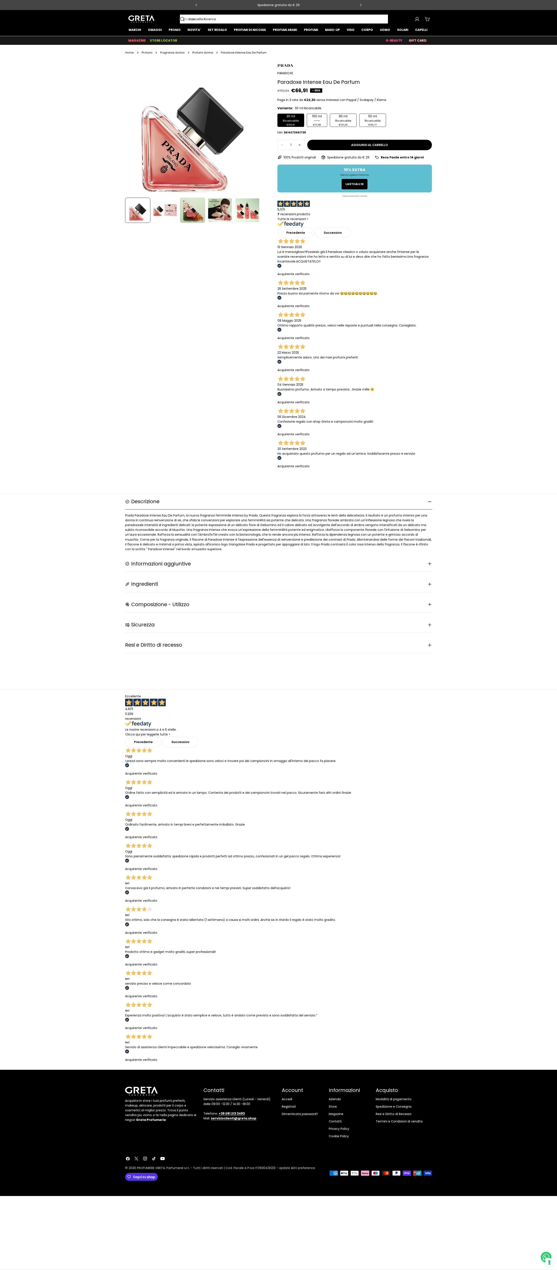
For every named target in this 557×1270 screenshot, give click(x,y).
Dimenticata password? (300, 1114)
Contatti (335, 1121)
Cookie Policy (339, 1136)
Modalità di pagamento (393, 1099)
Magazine (336, 1114)
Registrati (289, 1106)
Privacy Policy (339, 1129)
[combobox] (284, 19)
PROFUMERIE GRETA (151, 1168)
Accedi (287, 1099)
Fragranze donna (172, 52)
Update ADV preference (297, 1168)
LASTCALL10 (355, 184)
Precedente (295, 232)
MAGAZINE (137, 40)
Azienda (335, 1099)
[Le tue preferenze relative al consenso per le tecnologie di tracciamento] (549, 1262)
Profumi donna (202, 52)
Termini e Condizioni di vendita (399, 1121)
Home (129, 52)
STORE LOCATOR (163, 40)
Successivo (333, 232)
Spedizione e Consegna (393, 1106)
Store (333, 1106)
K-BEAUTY (394, 40)
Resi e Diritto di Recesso (393, 1114)
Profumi (147, 52)
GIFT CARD (418, 40)
